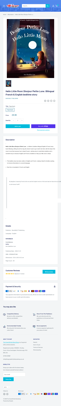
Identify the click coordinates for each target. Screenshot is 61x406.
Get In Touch (36, 344)
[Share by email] (54, 101)
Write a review (49, 271)
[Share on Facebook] (45, 101)
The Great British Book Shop (11, 342)
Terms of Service (38, 347)
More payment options (43, 130)
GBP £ (5, 387)
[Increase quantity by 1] (22, 120)
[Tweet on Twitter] (51, 101)
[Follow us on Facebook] (4, 394)
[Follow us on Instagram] (7, 394)
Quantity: (8, 120)
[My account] (53, 6)
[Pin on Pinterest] (48, 101)
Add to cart (18, 126)
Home (4, 14)
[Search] (48, 6)
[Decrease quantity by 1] (13, 120)
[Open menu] (4, 6)
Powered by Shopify (8, 401)
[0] (57, 6)
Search (35, 342)
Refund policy (37, 350)
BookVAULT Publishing (12, 98)
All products (11, 14)
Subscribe (8, 379)
